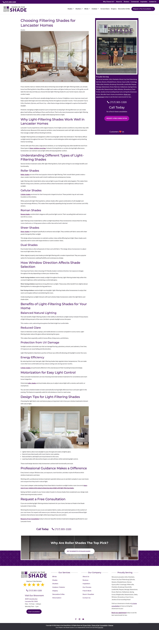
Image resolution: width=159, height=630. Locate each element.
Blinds (86, 9)
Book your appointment (119, 612)
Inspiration (143, 1)
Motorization (56, 598)
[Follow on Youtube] (83, 619)
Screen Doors (105, 9)
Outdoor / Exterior (58, 587)
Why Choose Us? (108, 1)
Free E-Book (87, 591)
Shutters (78, 9)
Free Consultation (34, 611)
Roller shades (25, 174)
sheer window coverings (38, 148)
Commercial (135, 1)
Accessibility (104, 625)
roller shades (32, 383)
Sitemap (110, 625)
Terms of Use (95, 625)
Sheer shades (25, 231)
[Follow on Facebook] (75, 619)
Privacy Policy (87, 625)
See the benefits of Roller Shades (78, 551)
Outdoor (94, 9)
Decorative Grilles (124, 9)
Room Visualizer (88, 594)
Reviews (126, 1)
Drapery (114, 9)
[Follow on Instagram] (79, 619)
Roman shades (25, 214)
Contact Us (152, 1)
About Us (119, 1)
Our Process (87, 587)
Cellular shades (26, 194)
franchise (100, 627)
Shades (70, 9)
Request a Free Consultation (30, 519)
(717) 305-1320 (63, 529)
